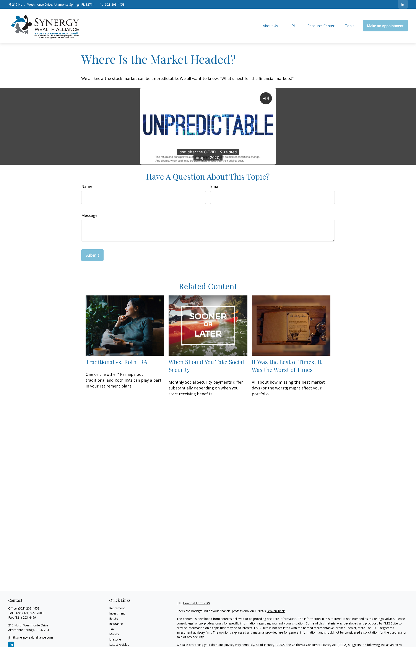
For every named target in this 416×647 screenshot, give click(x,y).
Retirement (117, 608)
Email (215, 186)
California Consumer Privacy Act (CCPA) (319, 645)
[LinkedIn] (403, 4)
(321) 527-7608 (33, 613)
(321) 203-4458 (28, 608)
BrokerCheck (276, 611)
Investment (117, 613)
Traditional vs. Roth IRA (116, 362)
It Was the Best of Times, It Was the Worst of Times (287, 365)
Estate (113, 618)
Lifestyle (115, 639)
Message (89, 215)
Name (86, 186)
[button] (270, 25)
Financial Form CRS (196, 603)
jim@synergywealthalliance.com (30, 637)
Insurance (116, 624)
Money (114, 634)
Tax (111, 629)
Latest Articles (119, 644)
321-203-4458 (115, 4)
